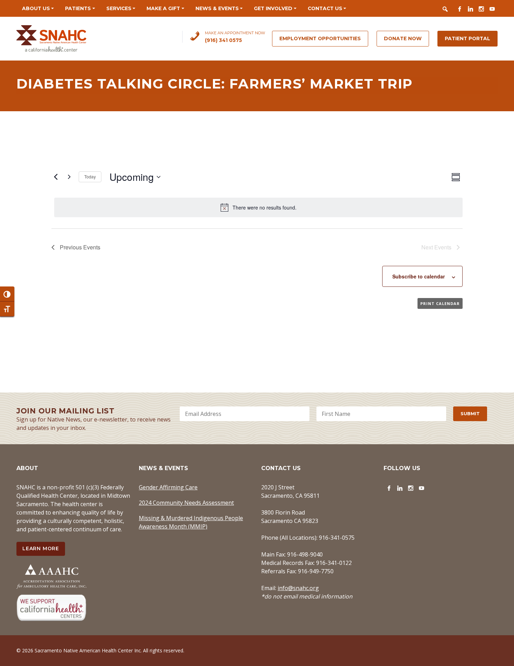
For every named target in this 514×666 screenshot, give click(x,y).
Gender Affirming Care (168, 487)
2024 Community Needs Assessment (186, 502)
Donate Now (403, 38)
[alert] (258, 207)
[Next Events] (69, 177)
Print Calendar (440, 303)
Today (90, 176)
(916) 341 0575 (223, 40)
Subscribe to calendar (418, 276)
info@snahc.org (298, 588)
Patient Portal (467, 38)
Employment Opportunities (320, 38)
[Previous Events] (55, 177)
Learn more (40, 548)
